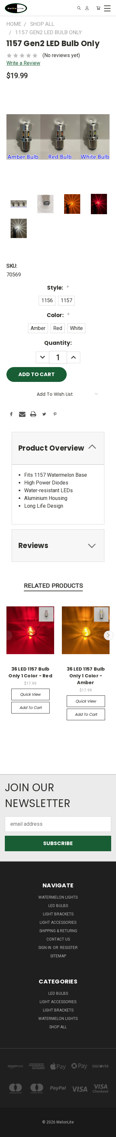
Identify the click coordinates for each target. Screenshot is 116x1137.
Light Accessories (58, 922)
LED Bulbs (58, 905)
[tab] (58, 448)
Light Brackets (58, 914)
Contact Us (58, 939)
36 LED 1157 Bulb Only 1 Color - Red (30, 672)
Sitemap (58, 956)
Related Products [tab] (53, 585)
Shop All (58, 1027)
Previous (7, 635)
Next (108, 635)
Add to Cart (30, 707)
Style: (58, 288)
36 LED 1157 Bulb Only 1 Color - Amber (86, 676)
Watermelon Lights (58, 897)
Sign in (45, 947)
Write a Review (23, 63)
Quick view (30, 694)
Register (69, 947)
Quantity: (58, 343)
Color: (58, 315)
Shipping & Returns (58, 931)
